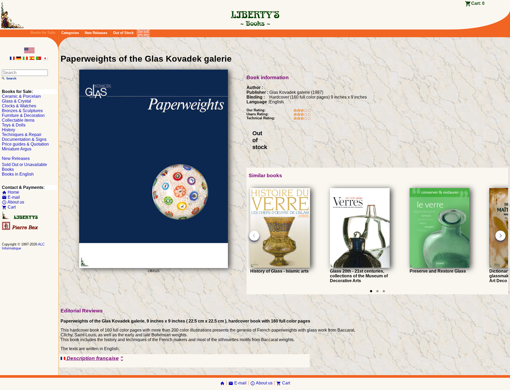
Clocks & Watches (19, 106)
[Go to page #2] (377, 291)
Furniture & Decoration (23, 115)
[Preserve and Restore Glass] (439, 266)
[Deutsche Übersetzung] (18, 58)
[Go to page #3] (384, 291)
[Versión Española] (32, 58)
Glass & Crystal (16, 101)
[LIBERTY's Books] (255, 23)
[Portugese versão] (38, 58)
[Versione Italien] (25, 58)
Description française (95, 358)
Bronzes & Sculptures (22, 110)
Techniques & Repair (21, 134)
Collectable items (18, 120)
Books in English (18, 174)
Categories (70, 33)
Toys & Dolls (14, 125)
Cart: (477, 3)
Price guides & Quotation (25, 144)
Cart (9, 207)
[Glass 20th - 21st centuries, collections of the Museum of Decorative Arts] (360, 266)
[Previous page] (254, 236)
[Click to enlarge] (153, 266)
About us (13, 202)
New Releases (96, 33)
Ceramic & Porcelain (21, 96)
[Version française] (12, 58)
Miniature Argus (16, 149)
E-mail (11, 197)
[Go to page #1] (371, 291)
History (8, 130)
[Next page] (500, 236)
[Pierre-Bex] (20, 228)
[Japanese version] (45, 58)
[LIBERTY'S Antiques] (20, 218)
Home (10, 192)
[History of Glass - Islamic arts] (280, 266)
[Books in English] (143, 32)
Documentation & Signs (24, 139)
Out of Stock (123, 33)
